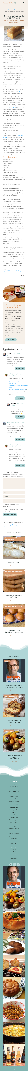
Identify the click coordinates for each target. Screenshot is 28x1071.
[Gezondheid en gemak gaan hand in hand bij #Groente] (14, 899)
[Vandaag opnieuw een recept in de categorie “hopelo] (14, 1010)
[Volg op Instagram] (14, 864)
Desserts (14, 799)
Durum (20, 91)
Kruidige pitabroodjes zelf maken (14, 596)
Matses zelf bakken (14, 562)
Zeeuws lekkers (9, 731)
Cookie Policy (14, 858)
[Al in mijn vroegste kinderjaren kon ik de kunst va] (14, 988)
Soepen (14, 831)
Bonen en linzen (14, 786)
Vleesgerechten (14, 841)
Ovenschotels (14, 815)
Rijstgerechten (14, 822)
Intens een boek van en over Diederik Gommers (13, 686)
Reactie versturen (10, 514)
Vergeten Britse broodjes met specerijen (14, 631)
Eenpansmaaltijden (14, 805)
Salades (14, 826)
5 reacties (16, 22)
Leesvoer (7, 661)
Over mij (14, 849)
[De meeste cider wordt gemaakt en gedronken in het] (14, 1055)
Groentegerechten (14, 810)
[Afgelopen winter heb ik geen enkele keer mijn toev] (14, 922)
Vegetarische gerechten (14, 836)
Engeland (17, 606)
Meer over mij (11, 339)
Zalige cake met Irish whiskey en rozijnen (13, 721)
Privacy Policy (14, 856)
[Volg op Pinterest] (18, 864)
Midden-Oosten (19, 538)
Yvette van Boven (13, 696)
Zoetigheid (14, 843)
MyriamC (9, 353)
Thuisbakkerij (12, 108)
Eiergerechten (14, 807)
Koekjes (14, 812)
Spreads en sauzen (14, 833)
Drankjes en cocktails (14, 801)
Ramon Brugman (9, 539)
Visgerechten (14, 838)
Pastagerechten (14, 817)
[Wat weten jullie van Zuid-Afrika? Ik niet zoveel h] (14, 966)
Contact (14, 851)
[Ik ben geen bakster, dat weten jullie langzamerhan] (14, 944)
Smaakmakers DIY (14, 828)
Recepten (10, 9)
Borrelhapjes (14, 789)
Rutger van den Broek (10, 573)
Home (5, 9)
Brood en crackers (18, 9)
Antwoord (20, 368)
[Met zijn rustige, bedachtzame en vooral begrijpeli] (14, 877)
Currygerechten (14, 796)
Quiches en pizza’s (14, 820)
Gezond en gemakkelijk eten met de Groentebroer (14, 757)
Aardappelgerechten (14, 784)
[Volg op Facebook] (10, 864)
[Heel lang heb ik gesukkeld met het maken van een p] (14, 1033)
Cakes (6, 696)
